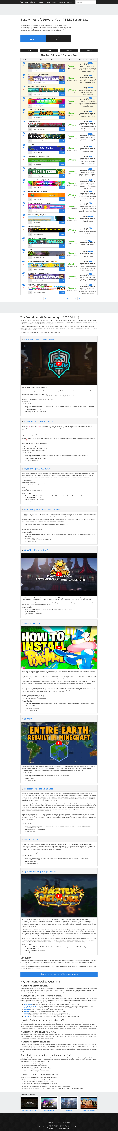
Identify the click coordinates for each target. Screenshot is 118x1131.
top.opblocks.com (38, 211)
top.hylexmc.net (38, 199)
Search (59, 1122)
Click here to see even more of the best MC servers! (59, 974)
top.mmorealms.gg (39, 246)
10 (71, 298)
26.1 (90, 75)
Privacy (54, 1122)
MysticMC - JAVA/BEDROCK (37, 468)
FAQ (64, 1122)
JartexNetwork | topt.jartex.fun (40, 871)
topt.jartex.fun (37, 187)
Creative (26, 1016)
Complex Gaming (32, 623)
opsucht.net (37, 222)
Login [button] (58, 39)
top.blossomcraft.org (39, 82)
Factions (26, 1013)
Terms (49, 1122)
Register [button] (33, 39)
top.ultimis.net (38, 70)
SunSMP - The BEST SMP (36, 549)
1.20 (90, 180)
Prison (25, 1014)
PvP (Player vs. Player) (30, 1006)
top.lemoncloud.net (39, 269)
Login (48, 2)
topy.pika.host (37, 164)
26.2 (90, 111)
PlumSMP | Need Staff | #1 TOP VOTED (43, 509)
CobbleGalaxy (31, 839)
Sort (29, 50)
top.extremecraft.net (39, 141)
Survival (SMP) (28, 1004)
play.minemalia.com (39, 292)
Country (88, 50)
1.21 (90, 156)
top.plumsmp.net (38, 105)
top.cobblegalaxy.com (40, 176)
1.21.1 (90, 240)
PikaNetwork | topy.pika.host (38, 788)
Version (68, 50)
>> (79, 298)
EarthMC (28, 718)
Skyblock (26, 1011)
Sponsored (62, 2)
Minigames (27, 1009)
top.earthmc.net (38, 152)
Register (54, 2)
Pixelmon (26, 1008)
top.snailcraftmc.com (39, 257)
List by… (41, 2)
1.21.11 (90, 63)
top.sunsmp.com (38, 117)
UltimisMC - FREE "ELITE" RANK (39, 339)
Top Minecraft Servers (28, 2)
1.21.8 (90, 169)
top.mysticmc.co (38, 94)
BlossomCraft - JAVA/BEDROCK (39, 421)
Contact (69, 2)
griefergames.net (38, 234)
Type (48, 50)
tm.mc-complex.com (39, 129)
